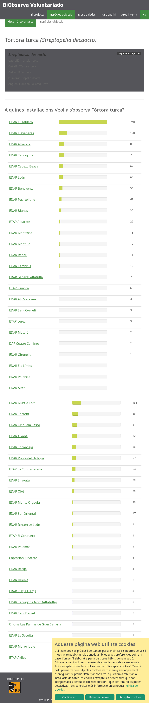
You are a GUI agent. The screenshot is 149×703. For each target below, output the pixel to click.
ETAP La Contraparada (25, 469)
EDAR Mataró (19, 332)
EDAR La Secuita (21, 635)
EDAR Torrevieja (21, 447)
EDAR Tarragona (21, 155)
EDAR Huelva (18, 580)
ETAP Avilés (17, 657)
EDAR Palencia (19, 377)
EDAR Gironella (20, 354)
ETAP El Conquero (22, 536)
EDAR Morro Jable (22, 646)
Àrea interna (129, 14)
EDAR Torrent (19, 414)
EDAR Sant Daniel (22, 613)
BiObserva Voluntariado (33, 4)
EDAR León (17, 177)
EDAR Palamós (19, 547)
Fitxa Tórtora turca (20, 21)
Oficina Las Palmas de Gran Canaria (35, 624)
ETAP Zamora (19, 288)
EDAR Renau (18, 255)
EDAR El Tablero (21, 122)
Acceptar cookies (130, 697)
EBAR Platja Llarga (22, 591)
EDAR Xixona (18, 436)
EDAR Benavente (21, 188)
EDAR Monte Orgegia (24, 502)
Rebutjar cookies (100, 697)
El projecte (37, 14)
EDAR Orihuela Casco (24, 425)
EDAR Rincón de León (24, 524)
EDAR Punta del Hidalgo (26, 458)
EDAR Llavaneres (21, 133)
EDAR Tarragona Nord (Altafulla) (33, 602)
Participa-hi (108, 14)
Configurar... (69, 697)
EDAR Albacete (19, 144)
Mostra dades (87, 14)
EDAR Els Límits (20, 366)
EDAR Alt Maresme (22, 299)
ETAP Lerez (17, 321)
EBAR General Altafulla (26, 277)
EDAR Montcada (20, 233)
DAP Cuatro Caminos (24, 343)
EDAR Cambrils (20, 266)
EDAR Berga (18, 569)
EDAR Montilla (19, 244)
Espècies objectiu (61, 14)
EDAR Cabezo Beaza (23, 166)
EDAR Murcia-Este (22, 403)
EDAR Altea (17, 388)
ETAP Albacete (19, 222)
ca (144, 14)
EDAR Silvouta (19, 480)
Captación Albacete (23, 558)
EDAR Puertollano (22, 199)
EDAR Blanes (18, 210)
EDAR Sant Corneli (22, 310)
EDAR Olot (16, 491)
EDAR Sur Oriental (22, 513)
